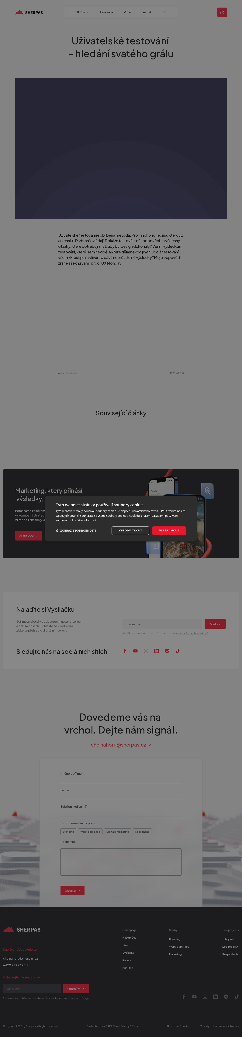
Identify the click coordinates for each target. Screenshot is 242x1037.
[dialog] (121, 518)
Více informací (87, 520)
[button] (76, 531)
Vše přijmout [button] (169, 530)
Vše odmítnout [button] (130, 530)
